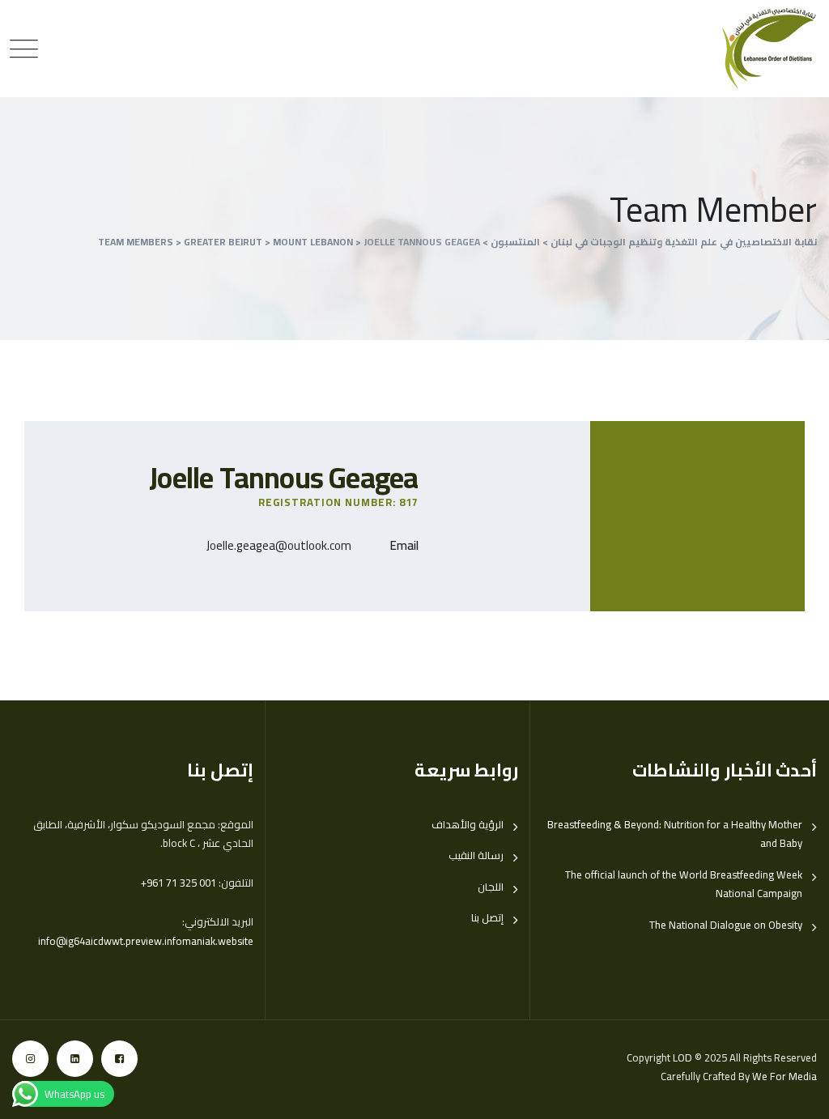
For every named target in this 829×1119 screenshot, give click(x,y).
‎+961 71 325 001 (178, 882)
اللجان (491, 887)
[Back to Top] (794, 1092)
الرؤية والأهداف (468, 824)
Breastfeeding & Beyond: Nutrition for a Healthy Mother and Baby (674, 834)
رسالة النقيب (476, 855)
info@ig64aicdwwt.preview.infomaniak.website (145, 941)
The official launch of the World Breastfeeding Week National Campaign (683, 884)
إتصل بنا (487, 917)
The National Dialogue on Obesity (725, 925)
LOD (682, 1057)
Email (404, 545)
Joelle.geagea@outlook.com (278, 545)
